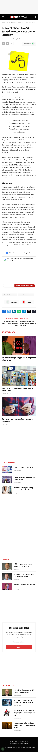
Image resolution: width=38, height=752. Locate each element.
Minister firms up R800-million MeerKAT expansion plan (10, 324)
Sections (8, 22)
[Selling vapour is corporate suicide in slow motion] (7, 566)
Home (3, 22)
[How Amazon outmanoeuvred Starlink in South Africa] (7, 576)
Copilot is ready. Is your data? (24, 467)
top (32, 295)
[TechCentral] (19, 17)
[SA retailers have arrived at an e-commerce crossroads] (19, 406)
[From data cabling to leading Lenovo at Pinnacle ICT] (7, 490)
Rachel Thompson (24, 295)
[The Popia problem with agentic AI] (7, 586)
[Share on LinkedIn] (7, 43)
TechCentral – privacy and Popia (26, 747)
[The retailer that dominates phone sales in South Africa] (19, 376)
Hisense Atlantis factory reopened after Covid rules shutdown (28, 324)
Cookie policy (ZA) (10, 747)
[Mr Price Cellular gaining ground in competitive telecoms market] (19, 345)
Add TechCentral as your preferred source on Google (20, 260)
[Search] (35, 17)
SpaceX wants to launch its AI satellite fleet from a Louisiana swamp (24, 725)
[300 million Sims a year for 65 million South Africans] (7, 692)
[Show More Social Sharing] (11, 43)
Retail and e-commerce (17, 22)
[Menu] (3, 17)
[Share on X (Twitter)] (3, 43)
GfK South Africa (11, 295)
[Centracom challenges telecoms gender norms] (7, 479)
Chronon (25, 743)
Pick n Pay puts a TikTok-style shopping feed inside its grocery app (24, 713)
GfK (4, 295)
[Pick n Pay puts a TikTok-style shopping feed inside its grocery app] (7, 712)
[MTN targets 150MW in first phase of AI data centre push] (7, 702)
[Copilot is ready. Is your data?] (7, 469)
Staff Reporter (7, 39)
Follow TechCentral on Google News (20, 253)
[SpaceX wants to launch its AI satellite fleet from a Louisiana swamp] (7, 725)
